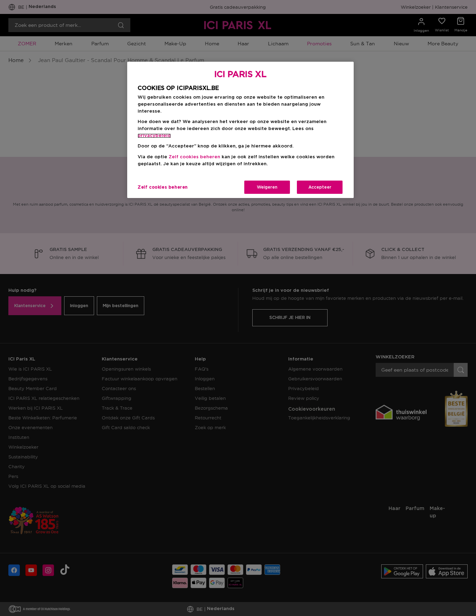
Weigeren (267, 187)
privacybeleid (154, 136)
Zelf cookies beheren (163, 187)
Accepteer (319, 187)
